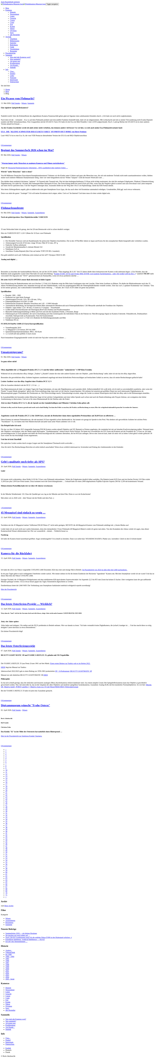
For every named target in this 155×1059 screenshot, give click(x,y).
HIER (3, 667)
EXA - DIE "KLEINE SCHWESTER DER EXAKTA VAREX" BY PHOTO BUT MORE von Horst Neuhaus (43, 132)
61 (6, 874)
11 (6, 772)
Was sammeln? (10, 1021)
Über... (7, 1038)
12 (6, 774)
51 (6, 854)
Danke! (8, 1040)
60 (6, 872)
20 (6, 791)
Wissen (24, 103)
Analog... (8, 950)
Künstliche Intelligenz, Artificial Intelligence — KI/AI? (25, 939)
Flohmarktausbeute (12, 207)
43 (6, 838)
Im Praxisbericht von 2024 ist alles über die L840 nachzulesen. (105, 570)
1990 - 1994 (9, 957)
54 (6, 860)
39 (6, 829)
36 (6, 823)
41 (6, 834)
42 (6, 836)
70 (6, 893)
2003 (7, 975)
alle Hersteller (10, 1010)
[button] (8, 10)
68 (6, 889)
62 (6, 876)
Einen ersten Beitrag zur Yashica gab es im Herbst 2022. (70, 663)
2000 (7, 969)
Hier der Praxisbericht (9, 589)
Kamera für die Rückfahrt (16, 553)
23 (6, 797)
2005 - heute (9, 979)
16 (6, 782)
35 (6, 821)
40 (6, 831)
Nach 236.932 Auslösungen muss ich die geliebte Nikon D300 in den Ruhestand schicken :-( (38, 937)
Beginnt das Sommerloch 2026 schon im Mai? (27, 150)
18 (6, 786)
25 (6, 801)
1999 (7, 967)
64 (6, 881)
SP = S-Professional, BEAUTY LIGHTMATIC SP (73, 671)
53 (6, 858)
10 (6, 770)
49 (6, 850)
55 (6, 862)
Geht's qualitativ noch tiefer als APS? (23, 461)
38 (6, 827)
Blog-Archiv (9, 906)
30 (6, 811)
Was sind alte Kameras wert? (15, 1019)
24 (6, 799)
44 (6, 840)
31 (6, 813)
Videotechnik (10, 952)
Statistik (8, 1029)
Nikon (7, 1004)
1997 (7, 963)
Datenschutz (9, 1044)
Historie (8, 988)
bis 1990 (8, 954)
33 (6, 817)
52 (6, 856)
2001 (7, 971)
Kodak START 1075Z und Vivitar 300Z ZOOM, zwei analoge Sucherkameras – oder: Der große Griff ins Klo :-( (95, 274)
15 (6, 780)
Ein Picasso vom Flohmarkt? (17, 98)
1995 (7, 959)
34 (6, 819)
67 (6, 887)
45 (6, 842)
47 (6, 846)
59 (6, 870)
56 (6, 864)
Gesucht (8, 994)
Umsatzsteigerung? (12, 352)
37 (6, 825)
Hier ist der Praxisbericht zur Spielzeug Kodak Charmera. (21, 736)
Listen (7, 992)
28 (6, 807)
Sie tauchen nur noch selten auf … (17, 935)
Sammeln (30, 103)
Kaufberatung (10, 1025)
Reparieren (9, 923)
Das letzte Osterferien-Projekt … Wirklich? (26, 603)
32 (6, 815)
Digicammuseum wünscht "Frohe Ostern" (25, 705)
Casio (7, 998)
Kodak (7, 1002)
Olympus (8, 1006)
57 (6, 866)
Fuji (6, 1000)
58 (6, 868)
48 (6, 848)
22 (6, 795)
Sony (7, 1008)
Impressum (9, 1042)
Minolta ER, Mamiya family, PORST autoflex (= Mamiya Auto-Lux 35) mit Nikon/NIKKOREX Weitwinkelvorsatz (76, 686)
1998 (7, 965)
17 (6, 784)
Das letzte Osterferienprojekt (18, 645)
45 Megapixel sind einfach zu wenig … (23, 512)
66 (6, 885)
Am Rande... (10, 1027)
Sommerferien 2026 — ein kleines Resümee (21, 933)
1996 (7, 961)
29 (6, 809)
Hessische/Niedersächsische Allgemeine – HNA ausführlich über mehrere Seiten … (38, 168)
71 (6, 895)
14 (6, 778)
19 (6, 789)
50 (6, 852)
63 (6, 879)
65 (6, 883)
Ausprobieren (40, 213)
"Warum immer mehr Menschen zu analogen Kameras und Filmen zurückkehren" (33, 163)
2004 (7, 977)
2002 (7, 973)
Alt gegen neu (10, 1023)
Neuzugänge (10, 990)
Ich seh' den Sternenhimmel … (16, 942)
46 (6, 844)
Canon (7, 996)
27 (6, 805)
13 (6, 776)
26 (6, 803)
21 (6, 793)
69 (6, 891)
